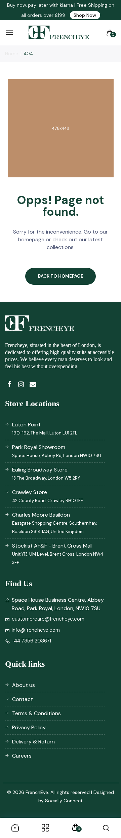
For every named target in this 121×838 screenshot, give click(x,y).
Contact (22, 699)
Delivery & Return (33, 741)
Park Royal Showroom (56, 451)
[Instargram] (21, 384)
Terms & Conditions (36, 713)
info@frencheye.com (36, 630)
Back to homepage (60, 276)
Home (11, 53)
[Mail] (33, 384)
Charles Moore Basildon (54, 522)
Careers (22, 755)
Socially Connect (64, 801)
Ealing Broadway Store (46, 473)
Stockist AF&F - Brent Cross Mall (57, 553)
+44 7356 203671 (31, 640)
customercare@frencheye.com (48, 619)
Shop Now (85, 15)
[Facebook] (9, 384)
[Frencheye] (59, 33)
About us (23, 685)
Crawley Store (47, 496)
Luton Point (44, 428)
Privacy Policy (29, 727)
